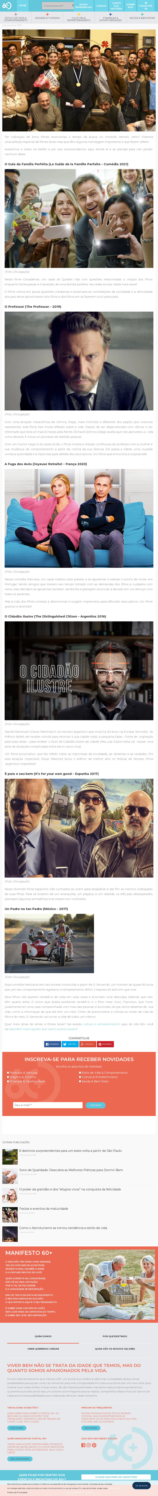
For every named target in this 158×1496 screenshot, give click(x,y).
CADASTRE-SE (146, 7)
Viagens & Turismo (47, 18)
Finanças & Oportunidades (110, 19)
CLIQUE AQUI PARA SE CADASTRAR (116, 1477)
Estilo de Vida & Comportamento (15, 19)
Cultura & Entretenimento (78, 19)
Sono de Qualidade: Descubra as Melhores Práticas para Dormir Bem (71, 1170)
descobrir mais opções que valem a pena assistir (43, 1029)
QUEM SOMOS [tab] (43, 1336)
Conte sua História (116, 6)
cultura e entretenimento (101, 1024)
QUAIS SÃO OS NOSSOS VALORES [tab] (115, 1348)
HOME (22, 5)
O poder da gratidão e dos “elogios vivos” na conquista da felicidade (70, 1189)
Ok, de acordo (141, 1485)
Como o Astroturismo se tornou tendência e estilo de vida (63, 1228)
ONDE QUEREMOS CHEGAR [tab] (43, 1348)
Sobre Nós (130, 6)
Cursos (101, 5)
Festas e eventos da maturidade (43, 1208)
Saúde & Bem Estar (142, 18)
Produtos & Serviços (23, 1072)
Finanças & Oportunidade (27, 1081)
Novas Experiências (83, 6)
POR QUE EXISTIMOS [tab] (115, 1336)
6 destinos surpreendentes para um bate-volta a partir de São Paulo (70, 1151)
